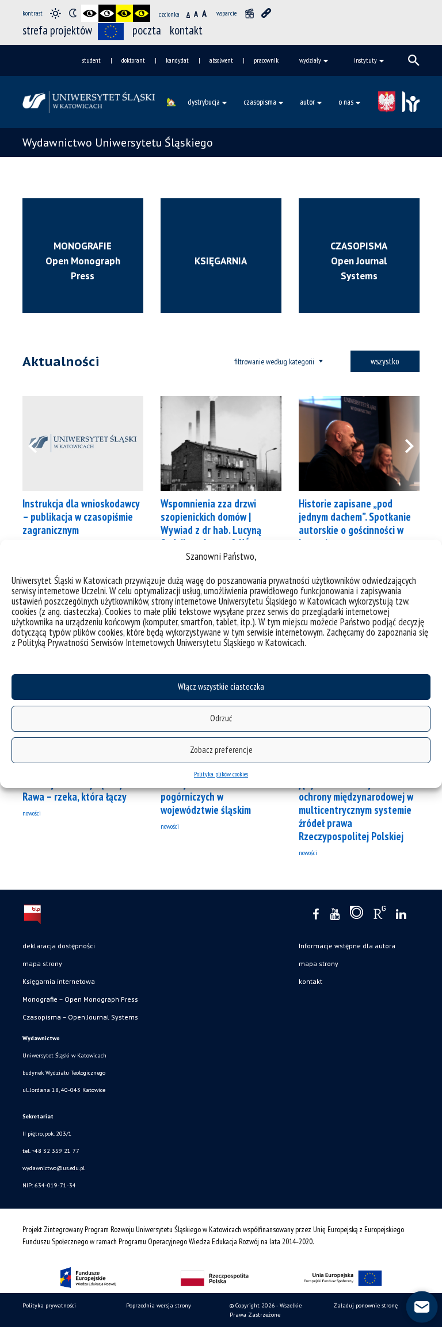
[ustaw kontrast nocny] (72, 13)
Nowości (31, 813)
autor (307, 102)
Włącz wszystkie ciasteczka (221, 686)
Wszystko (385, 361)
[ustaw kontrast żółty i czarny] (141, 13)
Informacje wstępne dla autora (347, 945)
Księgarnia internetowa (58, 981)
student (91, 60)
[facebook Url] (316, 915)
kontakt (186, 30)
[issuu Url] (356, 915)
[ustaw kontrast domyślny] (55, 13)
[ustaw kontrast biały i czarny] (107, 13)
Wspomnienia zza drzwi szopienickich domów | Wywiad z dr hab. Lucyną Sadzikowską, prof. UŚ (211, 523)
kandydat (177, 60)
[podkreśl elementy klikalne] (266, 13)
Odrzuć (221, 718)
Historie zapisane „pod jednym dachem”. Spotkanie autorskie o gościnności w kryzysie (355, 523)
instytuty (365, 60)
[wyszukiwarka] (414, 60)
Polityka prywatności (49, 1305)
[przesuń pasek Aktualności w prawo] (402, 443)
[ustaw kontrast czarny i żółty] (124, 13)
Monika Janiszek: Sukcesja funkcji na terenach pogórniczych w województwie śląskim (214, 790)
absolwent (221, 60)
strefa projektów (57, 30)
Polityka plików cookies (221, 774)
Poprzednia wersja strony (158, 1305)
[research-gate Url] (380, 915)
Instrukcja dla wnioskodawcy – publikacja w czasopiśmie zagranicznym (80, 517)
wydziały (310, 60)
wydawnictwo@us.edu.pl (53, 1168)
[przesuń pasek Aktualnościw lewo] (39, 443)
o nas (345, 102)
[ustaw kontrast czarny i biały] (89, 13)
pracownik (266, 60)
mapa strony (42, 963)
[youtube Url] (335, 915)
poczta (146, 30)
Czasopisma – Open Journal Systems (80, 1017)
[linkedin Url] (401, 915)
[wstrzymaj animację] (249, 13)
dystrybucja (204, 102)
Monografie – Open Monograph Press (80, 999)
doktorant (133, 60)
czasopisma (259, 102)
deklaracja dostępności (58, 945)
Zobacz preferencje (221, 749)
